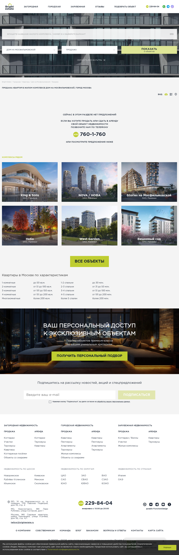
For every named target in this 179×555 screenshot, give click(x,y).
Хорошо (167, 547)
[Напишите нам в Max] (172, 6)
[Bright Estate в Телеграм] (157, 504)
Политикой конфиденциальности (63, 549)
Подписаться (136, 394)
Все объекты (89, 261)
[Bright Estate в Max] (144, 504)
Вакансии (92, 530)
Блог (78, 530)
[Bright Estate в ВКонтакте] (151, 504)
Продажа (55, 82)
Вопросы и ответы (114, 530)
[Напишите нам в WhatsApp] (163, 6)
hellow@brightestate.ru (22, 522)
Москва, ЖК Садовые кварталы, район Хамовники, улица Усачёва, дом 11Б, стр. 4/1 (29, 516)
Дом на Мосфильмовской (40, 82)
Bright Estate (6, 82)
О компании (23, 530)
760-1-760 (90, 134)
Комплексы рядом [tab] (12, 157)
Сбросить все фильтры (89, 60)
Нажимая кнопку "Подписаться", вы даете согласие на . (91, 401)
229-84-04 (152, 6)
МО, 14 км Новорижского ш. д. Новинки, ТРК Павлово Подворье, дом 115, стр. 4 (29, 503)
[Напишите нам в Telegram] (168, 6)
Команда (65, 530)
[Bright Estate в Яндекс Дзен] (169, 504)
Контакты (137, 530)
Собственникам (45, 530)
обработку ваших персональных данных (113, 401)
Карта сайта (155, 530)
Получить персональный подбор (89, 356)
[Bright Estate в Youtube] (163, 504)
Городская (16, 82)
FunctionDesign (160, 509)
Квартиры (25, 82)
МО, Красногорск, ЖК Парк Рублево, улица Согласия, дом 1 (29, 510)
